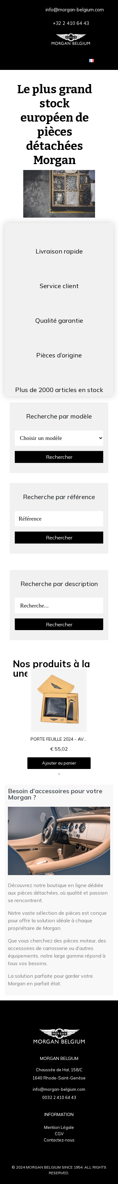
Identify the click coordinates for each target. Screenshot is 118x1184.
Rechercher (59, 457)
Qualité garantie (59, 320)
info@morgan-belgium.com (59, 1089)
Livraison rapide (59, 251)
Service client (59, 286)
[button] (31, 766)
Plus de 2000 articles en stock (59, 390)
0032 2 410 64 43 (59, 1097)
